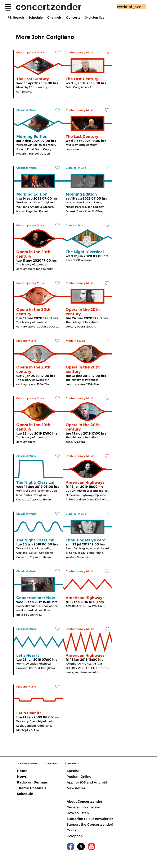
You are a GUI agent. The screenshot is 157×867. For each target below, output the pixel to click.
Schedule (35, 17)
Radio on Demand (32, 782)
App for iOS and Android (87, 782)
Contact (73, 830)
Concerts (73, 17)
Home (22, 771)
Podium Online (79, 777)
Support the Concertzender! (90, 824)
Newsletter (76, 788)
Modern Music (26, 340)
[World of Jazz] (131, 6)
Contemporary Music (30, 52)
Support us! (52, 763)
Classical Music (26, 110)
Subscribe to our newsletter (90, 819)
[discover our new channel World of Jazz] (131, 6)
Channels (54, 17)
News (22, 776)
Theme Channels (31, 788)
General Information (83, 807)
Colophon (75, 836)
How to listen (78, 813)
